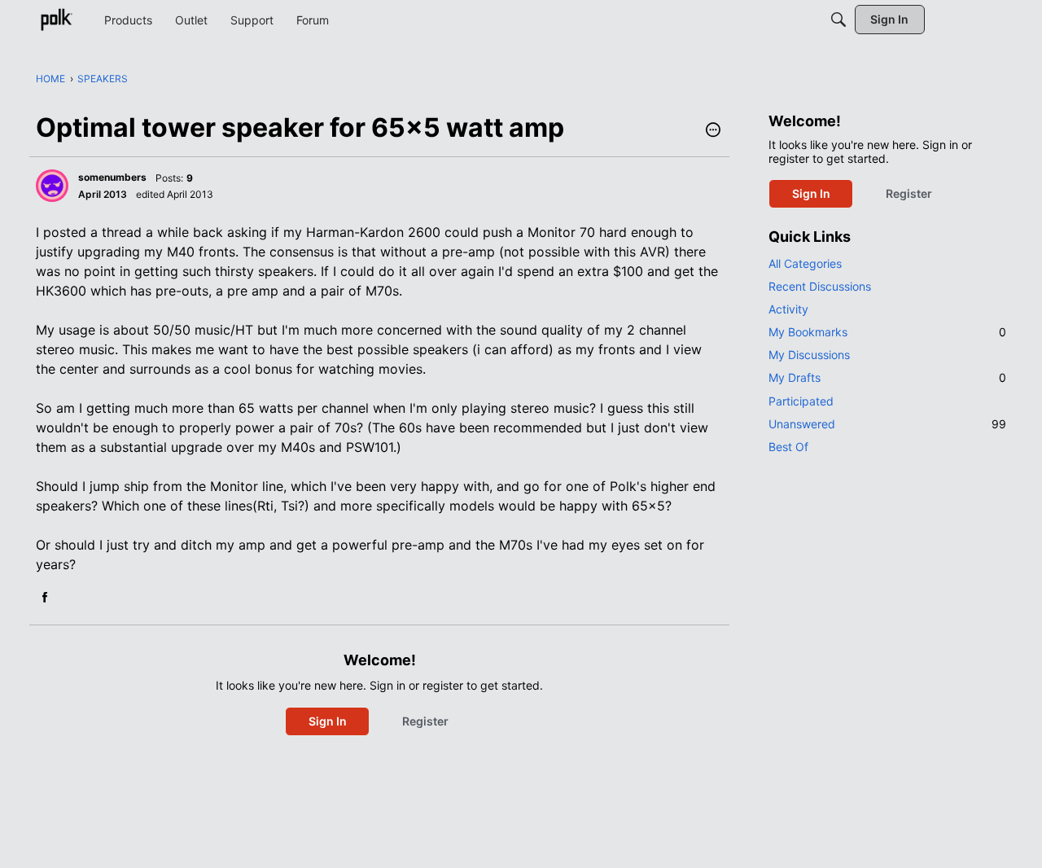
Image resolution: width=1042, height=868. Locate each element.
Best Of (788, 447)
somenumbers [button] (112, 177)
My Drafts (887, 377)
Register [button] (425, 721)
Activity (788, 309)
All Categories (805, 263)
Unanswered (887, 424)
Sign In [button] (328, 721)
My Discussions (809, 355)
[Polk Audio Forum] (56, 20)
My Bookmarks (887, 332)
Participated (801, 401)
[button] (713, 131)
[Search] (838, 19)
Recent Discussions (819, 286)
